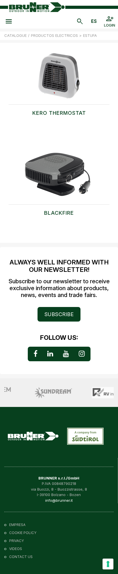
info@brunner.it (59, 500)
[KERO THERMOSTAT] (59, 78)
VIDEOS (15, 549)
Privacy (16, 541)
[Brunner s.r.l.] (36, 7)
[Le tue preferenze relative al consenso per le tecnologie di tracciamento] (108, 564)
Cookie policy (22, 533)
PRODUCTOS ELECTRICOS (54, 35)
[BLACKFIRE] (59, 178)
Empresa (17, 525)
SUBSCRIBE (59, 314)
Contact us (21, 557)
